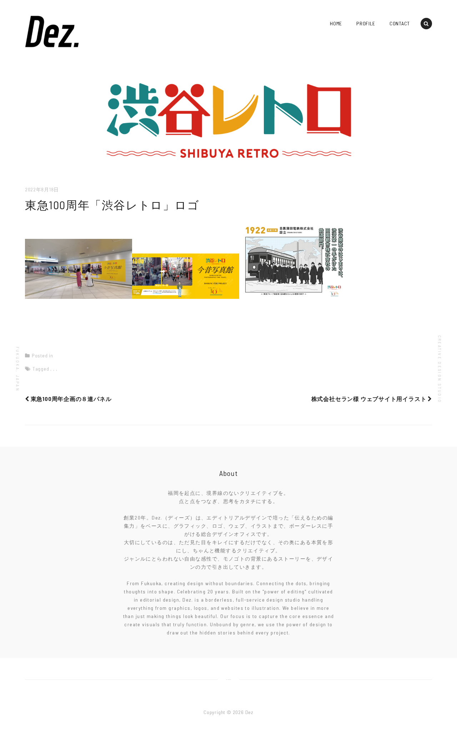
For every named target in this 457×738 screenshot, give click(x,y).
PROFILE (365, 23)
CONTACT (400, 23)
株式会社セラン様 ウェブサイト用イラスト (369, 398)
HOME (336, 23)
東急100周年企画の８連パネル (70, 398)
